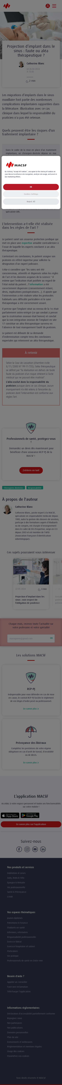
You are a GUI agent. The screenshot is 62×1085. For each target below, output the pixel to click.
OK (31, 187)
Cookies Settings (31, 194)
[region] (31, 182)
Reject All (31, 201)
